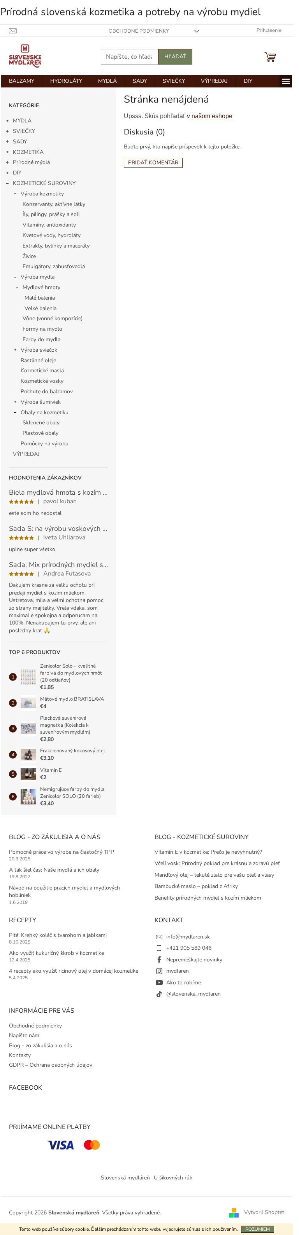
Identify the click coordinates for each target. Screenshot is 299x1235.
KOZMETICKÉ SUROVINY (44, 183)
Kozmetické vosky (42, 381)
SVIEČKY (24, 131)
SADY (20, 141)
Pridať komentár (153, 162)
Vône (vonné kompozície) (53, 318)
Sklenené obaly (41, 422)
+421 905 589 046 (188, 948)
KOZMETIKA (28, 152)
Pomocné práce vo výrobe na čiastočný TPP (61, 852)
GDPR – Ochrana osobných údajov (50, 1065)
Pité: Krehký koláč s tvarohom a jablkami (58, 935)
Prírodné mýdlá (31, 162)
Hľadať (175, 56)
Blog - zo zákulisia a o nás (40, 1045)
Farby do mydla (41, 339)
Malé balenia (40, 298)
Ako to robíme (183, 982)
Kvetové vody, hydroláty (52, 235)
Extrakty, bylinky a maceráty (56, 245)
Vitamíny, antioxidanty (49, 225)
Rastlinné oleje (38, 360)
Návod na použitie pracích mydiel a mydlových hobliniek (64, 891)
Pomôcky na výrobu (45, 443)
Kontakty (20, 1055)
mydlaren (177, 971)
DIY (17, 172)
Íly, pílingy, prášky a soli (51, 214)
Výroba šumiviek (41, 402)
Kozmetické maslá (42, 370)
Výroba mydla (38, 277)
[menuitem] (21, 81)
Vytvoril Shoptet (264, 1212)
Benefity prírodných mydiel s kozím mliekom (208, 898)
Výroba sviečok (39, 350)
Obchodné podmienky (139, 31)
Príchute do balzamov (47, 391)
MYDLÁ (22, 120)
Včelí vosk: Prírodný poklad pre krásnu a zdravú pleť (217, 863)
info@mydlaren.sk (188, 936)
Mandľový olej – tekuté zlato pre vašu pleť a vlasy (214, 875)
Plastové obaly (40, 433)
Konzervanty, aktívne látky (54, 204)
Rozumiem (257, 1229)
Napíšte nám (24, 1035)
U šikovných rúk (173, 1177)
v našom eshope (209, 116)
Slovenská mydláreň (125, 1177)
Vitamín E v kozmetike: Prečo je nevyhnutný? (208, 852)
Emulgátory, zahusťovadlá (54, 266)
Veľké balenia (40, 308)
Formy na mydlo (42, 329)
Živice (29, 256)
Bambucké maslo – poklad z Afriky (196, 886)
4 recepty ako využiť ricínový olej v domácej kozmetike (73, 971)
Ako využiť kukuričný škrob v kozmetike (56, 953)
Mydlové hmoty (41, 287)
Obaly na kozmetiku (45, 412)
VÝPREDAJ (26, 454)
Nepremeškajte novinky (194, 959)
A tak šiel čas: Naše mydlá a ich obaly (54, 870)
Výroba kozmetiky (42, 193)
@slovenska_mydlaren (193, 994)
